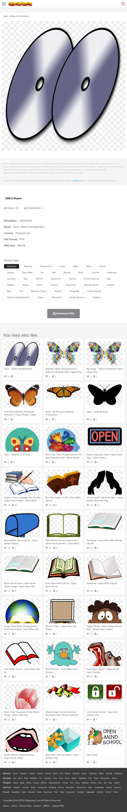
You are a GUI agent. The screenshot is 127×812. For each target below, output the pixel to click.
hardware (112, 272)
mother (44, 783)
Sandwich (70, 792)
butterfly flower (38, 291)
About (6, 806)
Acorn (15, 773)
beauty (67, 272)
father (117, 783)
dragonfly (74, 291)
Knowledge (99, 787)
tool (21, 291)
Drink (39, 792)
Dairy (24, 792)
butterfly (28, 266)
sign (26, 278)
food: (6, 792)
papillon (97, 297)
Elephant (82, 778)
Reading (52, 787)
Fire (61, 773)
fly (42, 272)
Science (117, 787)
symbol (58, 291)
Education (70, 787)
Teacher (25, 787)
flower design (94, 291)
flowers (54, 285)
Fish (90, 778)
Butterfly (33, 778)
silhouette (56, 297)
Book (33, 787)
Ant (14, 778)
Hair (100, 783)
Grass (84, 773)
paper (41, 297)
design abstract (77, 297)
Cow (55, 778)
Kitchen (100, 792)
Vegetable (90, 792)
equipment (56, 278)
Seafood (80, 792)
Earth (55, 773)
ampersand (45, 266)
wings (26, 285)
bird (9, 291)
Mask (15, 783)
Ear (71, 783)
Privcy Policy (25, 806)
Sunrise (109, 773)
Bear (20, 778)
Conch (48, 773)
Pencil (61, 787)
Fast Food (48, 792)
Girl (105, 783)
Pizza (115, 792)
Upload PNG (58, 806)
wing (88, 266)
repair (102, 266)
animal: (7, 778)
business (11, 266)
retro (39, 285)
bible (75, 266)
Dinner (108, 792)
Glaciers (75, 773)
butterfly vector (91, 285)
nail (53, 272)
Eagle (74, 778)
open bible (27, 272)
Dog (61, 778)
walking (85, 783)
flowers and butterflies (18, 297)
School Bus (81, 787)
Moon (101, 773)
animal (10, 272)
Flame (67, 773)
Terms (14, 806)
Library (109, 787)
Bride (28, 783)
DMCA (46, 806)
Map (90, 787)
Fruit (56, 792)
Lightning (93, 773)
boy (110, 783)
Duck (67, 778)
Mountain (118, 773)
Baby (22, 783)
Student (16, 787)
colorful (95, 272)
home (93, 783)
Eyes (77, 783)
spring (72, 278)
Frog (96, 778)
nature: (7, 773)
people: (7, 782)
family (36, 783)
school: (7, 787)
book (80, 272)
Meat (62, 792)
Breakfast (16, 792)
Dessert (31, 792)
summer (11, 278)
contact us (77, 180)
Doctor (65, 783)
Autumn (23, 773)
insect (62, 266)
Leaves (32, 773)
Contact (37, 806)
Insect (114, 778)
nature (39, 278)
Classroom (42, 787)
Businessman (54, 783)
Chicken (47, 778)
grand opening (91, 278)
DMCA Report (13, 198)
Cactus (40, 773)
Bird (26, 778)
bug (109, 278)
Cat (40, 778)
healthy (11, 285)
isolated (111, 285)
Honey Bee (105, 778)
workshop (71, 285)
